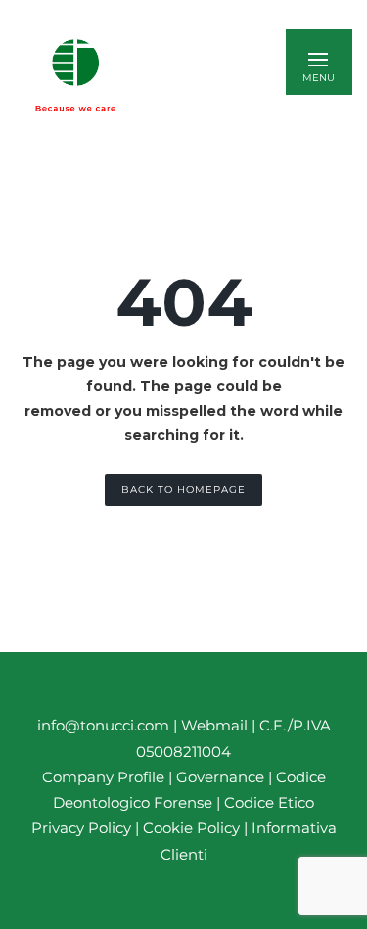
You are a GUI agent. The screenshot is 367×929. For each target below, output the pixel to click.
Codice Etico (269, 802)
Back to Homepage (183, 489)
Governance (222, 777)
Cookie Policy (191, 827)
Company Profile (103, 777)
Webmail (214, 725)
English (195, 74)
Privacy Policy (81, 827)
